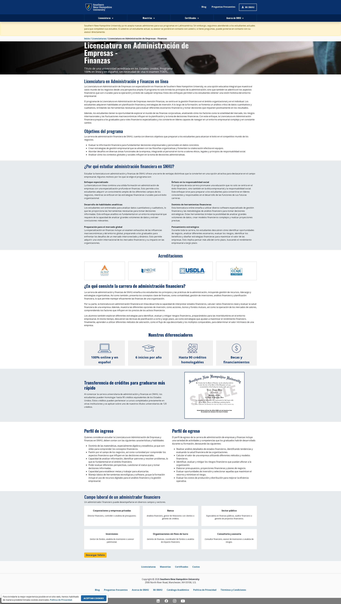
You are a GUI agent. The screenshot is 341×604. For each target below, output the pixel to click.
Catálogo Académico (178, 589)
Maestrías (165, 566)
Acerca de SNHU (140, 589)
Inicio (87, 38)
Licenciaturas (99, 38)
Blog (204, 6)
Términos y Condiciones (233, 589)
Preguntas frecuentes (116, 589)
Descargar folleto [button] (95, 555)
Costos (196, 566)
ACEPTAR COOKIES (94, 598)
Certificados (181, 566)
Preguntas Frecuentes (223, 6)
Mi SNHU (249, 7)
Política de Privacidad (204, 589)
